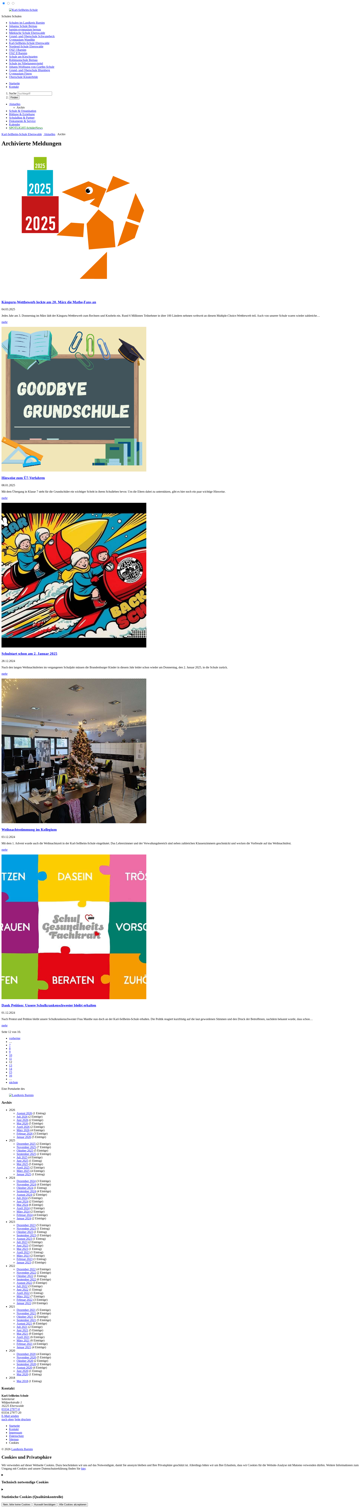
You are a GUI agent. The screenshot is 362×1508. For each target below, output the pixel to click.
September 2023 (26, 1235)
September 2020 (26, 1364)
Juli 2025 (22, 1157)
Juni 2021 (22, 1330)
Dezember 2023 (26, 1225)
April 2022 (23, 1293)
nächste (13, 1082)
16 (10, 1075)
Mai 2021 (22, 1333)
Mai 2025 (22, 1164)
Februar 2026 (25, 1133)
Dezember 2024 (26, 1181)
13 (10, 1065)
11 (10, 1058)
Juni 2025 (22, 1160)
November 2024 (26, 1184)
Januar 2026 (24, 1137)
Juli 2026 (22, 1116)
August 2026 (24, 1113)
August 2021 (24, 1323)
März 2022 (23, 1296)
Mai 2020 (22, 1374)
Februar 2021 (25, 1343)
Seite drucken (23, 1419)
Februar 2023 (25, 1259)
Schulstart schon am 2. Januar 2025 (29, 654)
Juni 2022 (22, 1289)
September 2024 (26, 1191)
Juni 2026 (22, 1120)
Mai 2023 (22, 1248)
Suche (12, 93)
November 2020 (26, 1357)
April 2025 (23, 1167)
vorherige (14, 1038)
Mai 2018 (22, 1381)
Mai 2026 (22, 1123)
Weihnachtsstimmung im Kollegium (29, 830)
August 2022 (24, 1282)
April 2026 (23, 1126)
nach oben (8, 1419)
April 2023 (23, 1252)
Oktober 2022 (25, 1276)
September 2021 (26, 1320)
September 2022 (26, 1279)
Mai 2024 (22, 1204)
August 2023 (24, 1238)
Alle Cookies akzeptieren (72, 1504)
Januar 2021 (24, 1347)
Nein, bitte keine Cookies (16, 1504)
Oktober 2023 (25, 1232)
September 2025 (26, 1154)
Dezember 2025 (26, 1143)
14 (10, 1068)
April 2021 (23, 1337)
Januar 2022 (24, 1303)
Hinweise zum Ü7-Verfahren (23, 478)
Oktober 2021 (25, 1316)
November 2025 (26, 1147)
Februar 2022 (25, 1299)
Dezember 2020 (26, 1354)
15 (10, 1072)
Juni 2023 (22, 1245)
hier (83, 1468)
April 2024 (23, 1208)
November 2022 (26, 1272)
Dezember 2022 (26, 1269)
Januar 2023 (24, 1262)
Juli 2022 (22, 1286)
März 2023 (23, 1255)
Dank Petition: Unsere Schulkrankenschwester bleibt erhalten (49, 1005)
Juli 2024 (22, 1198)
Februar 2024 (25, 1215)
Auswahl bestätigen (44, 1504)
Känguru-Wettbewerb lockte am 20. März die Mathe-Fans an (49, 302)
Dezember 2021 (26, 1310)
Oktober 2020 (25, 1360)
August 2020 (24, 1367)
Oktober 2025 (25, 1150)
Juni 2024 (22, 1201)
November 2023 (26, 1228)
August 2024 (24, 1194)
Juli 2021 (22, 1326)
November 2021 (26, 1313)
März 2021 (23, 1340)
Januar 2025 (24, 1174)
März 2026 (23, 1130)
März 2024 (23, 1211)
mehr (5, 322)
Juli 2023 (22, 1242)
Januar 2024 (24, 1218)
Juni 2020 (22, 1371)
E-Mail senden (10, 1416)
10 (10, 1055)
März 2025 (23, 1170)
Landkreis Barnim (22, 1449)
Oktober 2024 (25, 1187)
